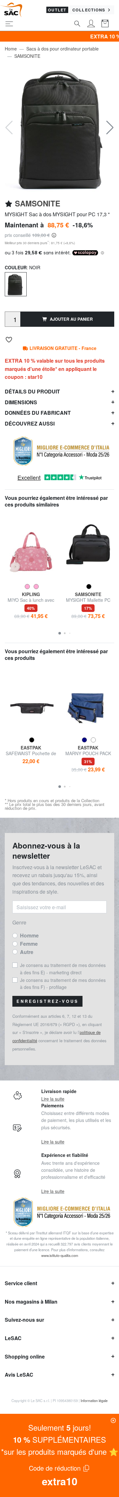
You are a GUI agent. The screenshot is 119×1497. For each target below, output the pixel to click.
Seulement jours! (59, 1427)
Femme (29, 943)
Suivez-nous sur (24, 1319)
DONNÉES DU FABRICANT (38, 412)
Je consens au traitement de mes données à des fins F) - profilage (63, 983)
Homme (29, 935)
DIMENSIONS (21, 402)
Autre (26, 952)
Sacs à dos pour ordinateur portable (62, 48)
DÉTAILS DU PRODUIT (32, 391)
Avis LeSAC (19, 1374)
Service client (21, 1283)
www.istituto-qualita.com (59, 1255)
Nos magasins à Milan (31, 1301)
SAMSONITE (27, 56)
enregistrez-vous (47, 1001)
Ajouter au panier (71, 319)
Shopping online (25, 1356)
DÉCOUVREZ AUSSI (30, 423)
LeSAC (13, 1338)
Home (11, 48)
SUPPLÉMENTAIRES (59, 1439)
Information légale (94, 1400)
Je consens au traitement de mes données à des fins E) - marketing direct (63, 968)
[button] (110, 128)
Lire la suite (52, 1099)
